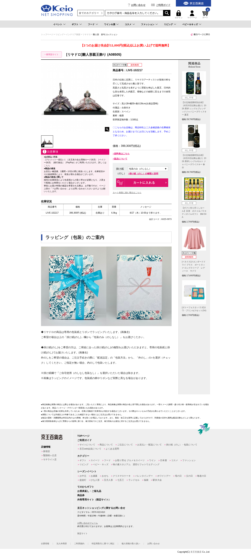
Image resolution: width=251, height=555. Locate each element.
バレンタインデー (144, 476)
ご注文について (125, 444)
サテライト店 (50, 459)
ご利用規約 (79, 543)
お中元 (83, 476)
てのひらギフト (85, 486)
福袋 (146, 480)
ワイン (152, 460)
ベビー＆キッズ (190, 24)
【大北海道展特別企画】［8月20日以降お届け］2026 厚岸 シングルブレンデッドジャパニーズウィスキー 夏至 (194, 108)
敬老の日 (201, 476)
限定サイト (82, 533)
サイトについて (87, 444)
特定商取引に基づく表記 (103, 543)
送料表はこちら (122, 153)
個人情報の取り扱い (131, 543)
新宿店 (46, 451)
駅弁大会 (157, 480)
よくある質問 (112, 448)
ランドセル (134, 480)
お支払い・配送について (149, 444)
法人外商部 (62, 543)
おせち (105, 476)
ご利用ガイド (163, 5)
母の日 (178, 476)
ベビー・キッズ (100, 464)
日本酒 (163, 460)
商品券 (81, 495)
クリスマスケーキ (122, 476)
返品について (120, 158)
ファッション (147, 24)
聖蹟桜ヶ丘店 (50, 455)
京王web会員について (90, 448)
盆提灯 (83, 480)
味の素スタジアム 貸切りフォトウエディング (136, 464)
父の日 (189, 476)
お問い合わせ (138, 5)
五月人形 (108, 480)
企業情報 (45, 543)
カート (205, 14)
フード (91, 24)
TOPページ (83, 435)
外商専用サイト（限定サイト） (94, 499)
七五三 (120, 480)
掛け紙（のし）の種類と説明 (143, 173)
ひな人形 (95, 480)
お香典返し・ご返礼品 (89, 491)
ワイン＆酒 (109, 24)
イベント (57, 24)
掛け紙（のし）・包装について (181, 444)
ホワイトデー (164, 476)
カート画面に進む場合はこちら (127, 192)
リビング (168, 24)
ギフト (75, 24)
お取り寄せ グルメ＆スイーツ (130, 460)
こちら (47, 165)
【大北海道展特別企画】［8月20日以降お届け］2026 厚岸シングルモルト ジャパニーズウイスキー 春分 (194, 161)
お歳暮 (94, 476)
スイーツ (95, 460)
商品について (106, 444)
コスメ (128, 24)
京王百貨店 (195, 552)
